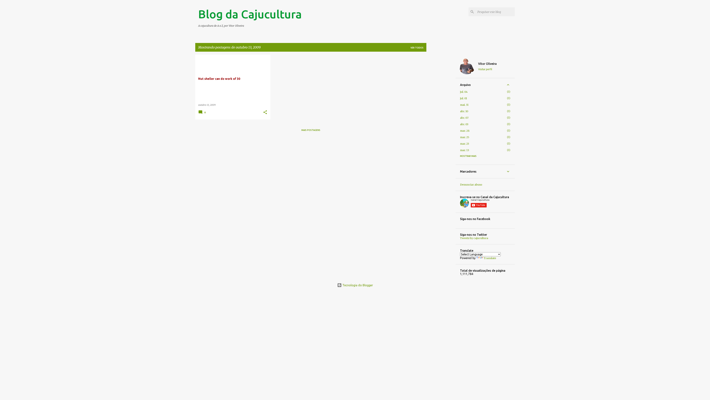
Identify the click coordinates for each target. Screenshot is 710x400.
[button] (265, 112)
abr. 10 (464, 111)
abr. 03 (464, 124)
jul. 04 (464, 92)
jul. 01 (463, 98)
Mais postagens (310, 130)
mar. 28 (464, 130)
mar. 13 (464, 150)
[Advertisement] (441, 110)
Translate (490, 258)
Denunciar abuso (471, 184)
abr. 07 (464, 117)
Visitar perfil (485, 69)
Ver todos (416, 47)
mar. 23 (464, 143)
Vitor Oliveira (487, 63)
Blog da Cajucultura (250, 14)
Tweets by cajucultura (474, 238)
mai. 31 (464, 104)
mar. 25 (464, 137)
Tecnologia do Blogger (357, 285)
